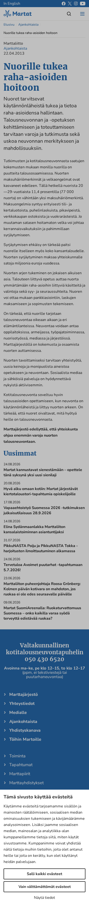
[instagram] (76, 3)
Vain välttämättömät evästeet (45, 886)
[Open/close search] (69, 13)
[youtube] (82, 3)
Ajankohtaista (28, 24)
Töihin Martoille (25, 739)
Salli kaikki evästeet (44, 874)
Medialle (18, 712)
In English (12, 3)
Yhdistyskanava (25, 730)
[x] (70, 3)
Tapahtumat (21, 765)
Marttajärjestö (23, 694)
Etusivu (9, 24)
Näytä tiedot (44, 897)
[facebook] (64, 3)
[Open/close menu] (82, 13)
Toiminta (17, 756)
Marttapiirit (19, 774)
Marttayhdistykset (26, 783)
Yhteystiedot (22, 703)
